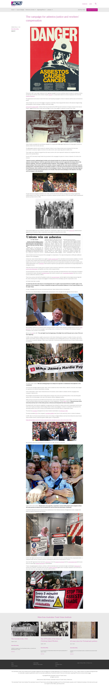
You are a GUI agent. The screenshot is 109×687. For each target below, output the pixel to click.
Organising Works (41, 9)
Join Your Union (81, 9)
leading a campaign (53, 567)
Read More (13, 651)
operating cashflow (50, 413)
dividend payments (40, 563)
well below (41, 263)
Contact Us (84, 3)
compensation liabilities (68, 273)
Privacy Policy (83, 662)
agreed (50, 94)
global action (77, 566)
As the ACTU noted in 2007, (32, 107)
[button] (96, 4)
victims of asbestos (30, 96)
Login (90, 3)
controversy (48, 562)
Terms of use (89, 662)
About (12, 664)
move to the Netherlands (31, 269)
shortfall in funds (45, 273)
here (89, 673)
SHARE (12, 31)
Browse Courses (91, 9)
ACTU (56, 662)
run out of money (55, 277)
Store (56, 666)
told (32, 333)
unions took (71, 230)
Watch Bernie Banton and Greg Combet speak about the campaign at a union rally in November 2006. (49, 420)
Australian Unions (58, 664)
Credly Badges (35, 662)
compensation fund (72, 562)
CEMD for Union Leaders (38, 664)
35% (36, 413)
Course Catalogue (20, 9)
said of (64, 401)
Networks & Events (30, 9)
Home (12, 9)
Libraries (49, 9)
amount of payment (59, 562)
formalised (34, 411)
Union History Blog (15, 29)
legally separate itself (53, 259)
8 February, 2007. (64, 411)
